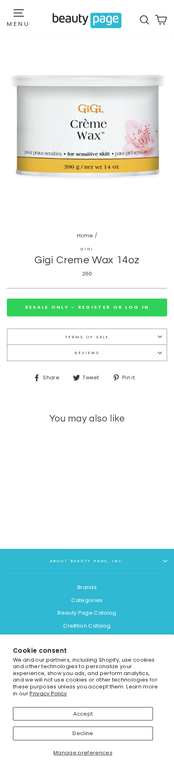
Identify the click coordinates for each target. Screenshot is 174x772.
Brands (87, 587)
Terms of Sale (87, 337)
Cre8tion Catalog (86, 625)
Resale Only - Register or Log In (87, 307)
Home (85, 235)
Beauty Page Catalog (86, 612)
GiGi (87, 249)
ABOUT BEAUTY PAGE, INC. (87, 560)
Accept (83, 713)
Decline (82, 733)
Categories (86, 600)
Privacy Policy (48, 693)
